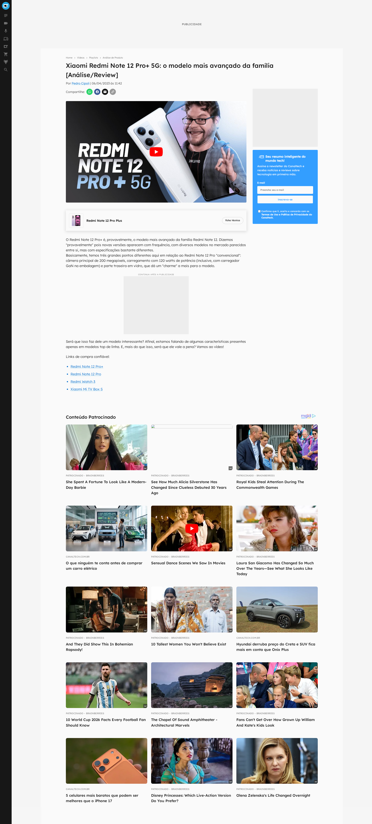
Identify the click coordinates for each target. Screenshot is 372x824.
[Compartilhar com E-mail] (105, 92)
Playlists (93, 57)
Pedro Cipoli (81, 83)
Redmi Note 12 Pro (86, 374)
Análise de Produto (113, 57)
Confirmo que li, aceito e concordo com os (286, 214)
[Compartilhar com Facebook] (97, 92)
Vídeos (80, 57)
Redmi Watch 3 (83, 381)
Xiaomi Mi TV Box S (87, 389)
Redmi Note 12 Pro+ (87, 366)
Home (69, 57)
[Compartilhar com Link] (113, 92)
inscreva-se (285, 199)
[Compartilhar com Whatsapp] (89, 92)
